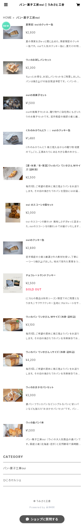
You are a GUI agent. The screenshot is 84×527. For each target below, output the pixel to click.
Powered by (37, 507)
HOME (7, 17)
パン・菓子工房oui (14, 468)
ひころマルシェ (12, 480)
